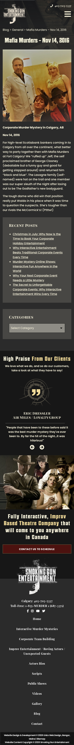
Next (42, 447)
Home (37, 619)
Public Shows (37, 683)
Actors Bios (37, 663)
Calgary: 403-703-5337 (37, 601)
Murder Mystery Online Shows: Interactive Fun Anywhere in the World (35, 266)
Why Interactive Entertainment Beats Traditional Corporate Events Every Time (38, 252)
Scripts (37, 674)
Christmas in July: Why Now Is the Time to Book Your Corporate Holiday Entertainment (37, 238)
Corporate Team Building (37, 639)
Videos (37, 694)
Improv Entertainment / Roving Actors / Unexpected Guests (37, 651)
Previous (32, 447)
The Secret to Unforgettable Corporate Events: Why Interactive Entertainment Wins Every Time (37, 289)
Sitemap (41, 738)
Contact (37, 724)
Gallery (37, 704)
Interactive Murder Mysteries (37, 629)
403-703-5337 (62, 6)
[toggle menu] (67, 14)
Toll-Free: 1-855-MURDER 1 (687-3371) (37, 606)
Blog (37, 714)
